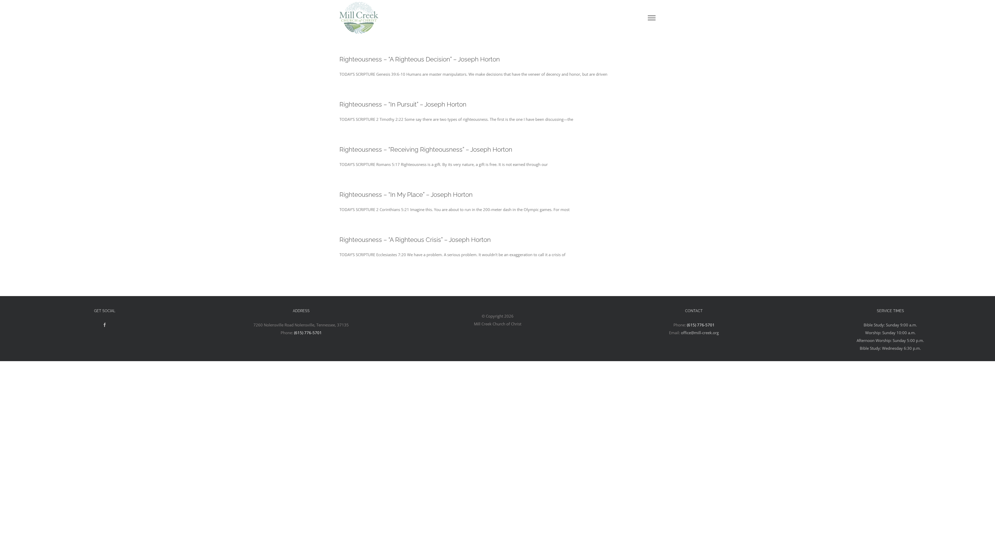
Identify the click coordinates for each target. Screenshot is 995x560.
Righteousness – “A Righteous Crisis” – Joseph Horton (415, 239)
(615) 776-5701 (308, 332)
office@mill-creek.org (700, 332)
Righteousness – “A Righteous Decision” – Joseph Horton (419, 59)
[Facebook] (105, 325)
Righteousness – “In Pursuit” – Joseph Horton (402, 104)
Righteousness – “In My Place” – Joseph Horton (406, 194)
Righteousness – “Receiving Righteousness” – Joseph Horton (425, 149)
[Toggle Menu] (651, 18)
